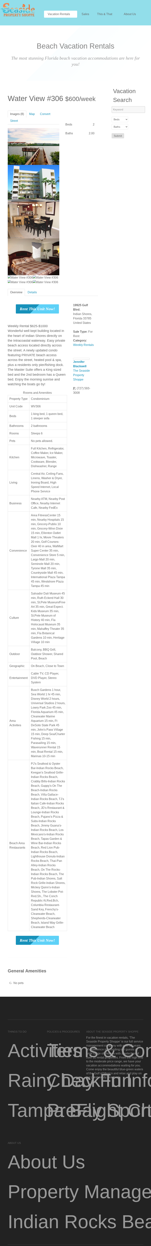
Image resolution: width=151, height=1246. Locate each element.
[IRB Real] (17, 9)
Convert (45, 114)
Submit (118, 135)
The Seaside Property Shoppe (81, 375)
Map (32, 114)
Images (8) (17, 114)
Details (32, 292)
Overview (16, 292)
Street (14, 120)
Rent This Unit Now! (37, 309)
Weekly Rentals (83, 344)
